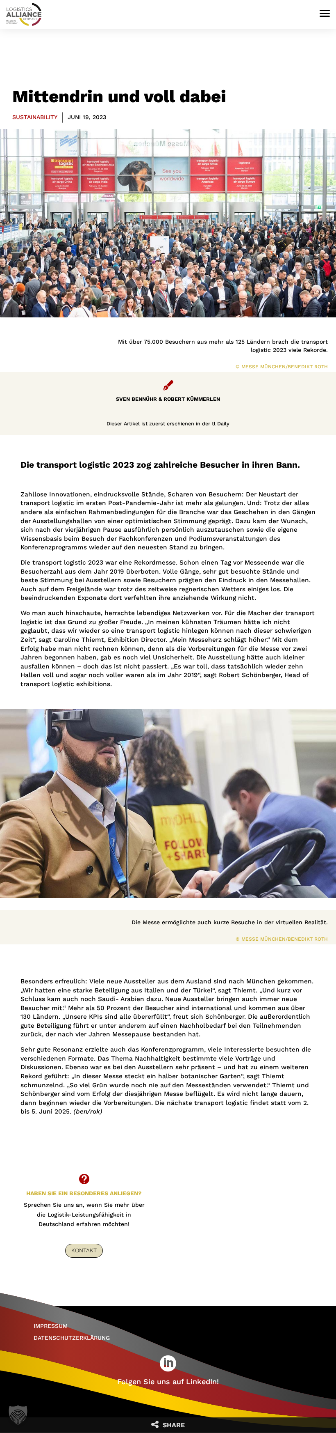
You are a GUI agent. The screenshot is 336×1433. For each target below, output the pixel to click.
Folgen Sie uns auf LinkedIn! (168, 1381)
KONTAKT (84, 1250)
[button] (18, 1415)
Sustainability (34, 117)
